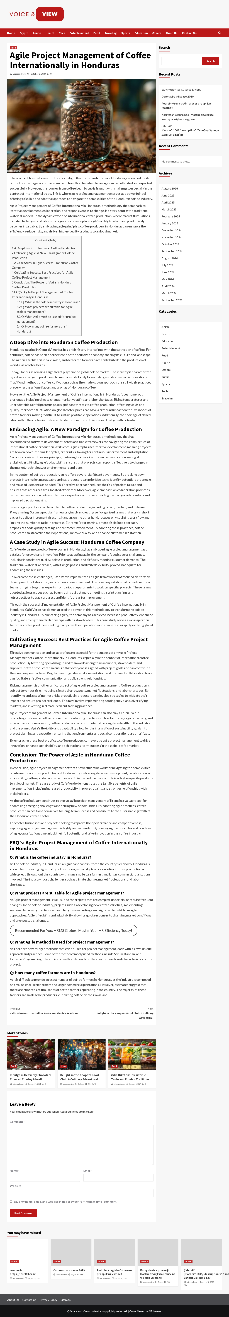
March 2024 (169, 293)
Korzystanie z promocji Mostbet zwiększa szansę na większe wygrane (188, 117)
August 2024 (170, 258)
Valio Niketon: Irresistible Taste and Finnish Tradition (44, 1011)
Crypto (24, 33)
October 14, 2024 (84, 1084)
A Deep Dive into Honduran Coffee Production (44, 248)
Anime (37, 33)
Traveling (110, 33)
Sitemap (66, 1299)
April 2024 (168, 286)
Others (156, 33)
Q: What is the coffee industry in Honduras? (48, 302)
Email (87, 1170)
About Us (171, 33)
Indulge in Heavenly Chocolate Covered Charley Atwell (31, 1077)
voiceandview (19, 73)
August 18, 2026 (120, 1278)
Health (49, 33)
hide (52, 240)
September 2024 (172, 251)
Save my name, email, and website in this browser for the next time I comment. (65, 1201)
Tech (62, 33)
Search (164, 47)
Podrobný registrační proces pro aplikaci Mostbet (187, 105)
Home (11, 33)
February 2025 (171, 216)
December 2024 (172, 230)
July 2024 (167, 265)
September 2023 (172, 300)
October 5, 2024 (38, 73)
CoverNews (136, 1311)
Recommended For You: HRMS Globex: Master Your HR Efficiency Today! (73, 930)
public (165, 377)
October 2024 (170, 244)
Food (96, 33)
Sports (125, 33)
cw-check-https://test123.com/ (181, 89)
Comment (17, 1121)
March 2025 (169, 209)
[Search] (219, 33)
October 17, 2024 (34, 1084)
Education (141, 33)
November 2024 (172, 237)
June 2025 (168, 195)
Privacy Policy (48, 1299)
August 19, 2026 (34, 1278)
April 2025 (168, 202)
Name (15, 1170)
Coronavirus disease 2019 (178, 96)
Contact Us (189, 33)
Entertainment (79, 33)
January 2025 (170, 223)
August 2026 (170, 188)
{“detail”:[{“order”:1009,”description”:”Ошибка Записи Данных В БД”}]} (190, 130)
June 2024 (168, 272)
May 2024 (168, 279)
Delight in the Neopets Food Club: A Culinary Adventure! (124, 1013)
